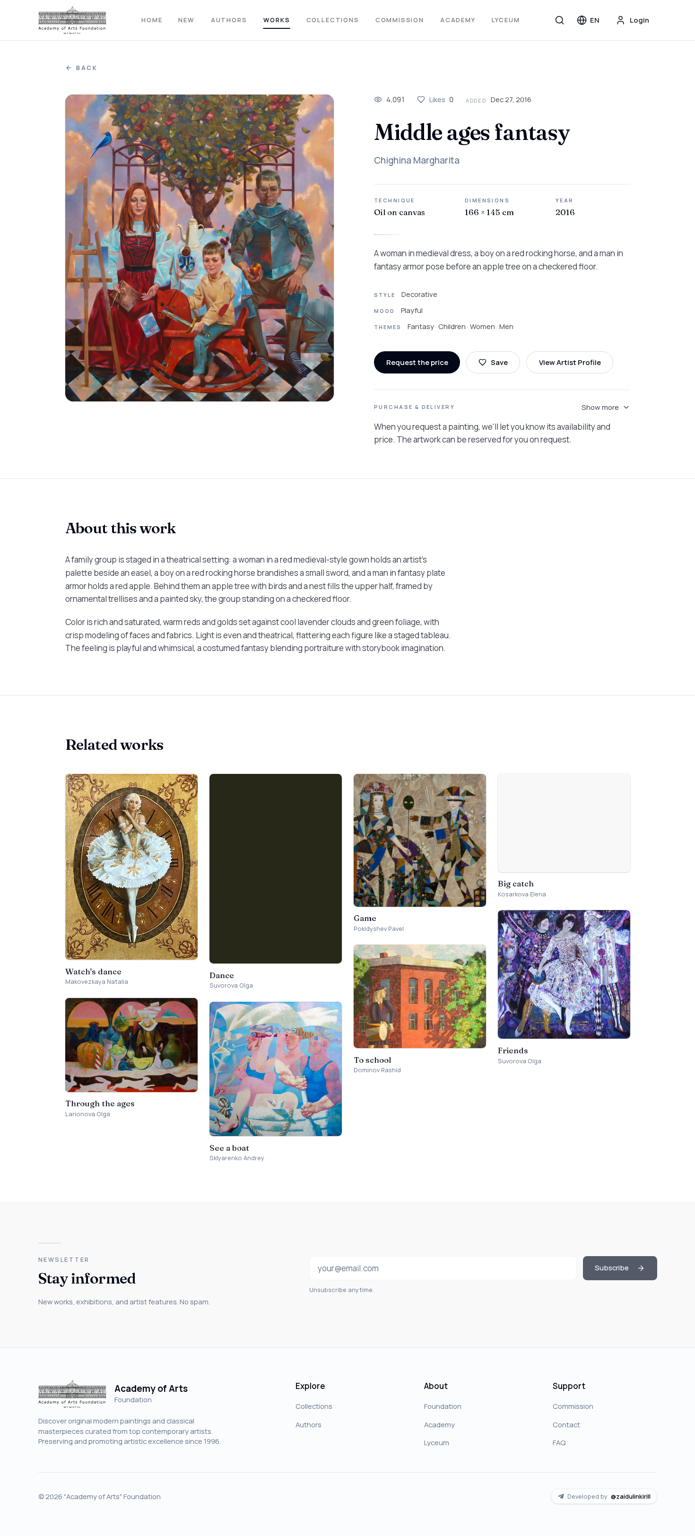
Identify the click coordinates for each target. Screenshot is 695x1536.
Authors (229, 20)
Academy (458, 20)
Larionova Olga (87, 1114)
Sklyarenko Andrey (236, 1158)
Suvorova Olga (231, 985)
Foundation (442, 1406)
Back (87, 68)
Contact (566, 1424)
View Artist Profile (570, 362)
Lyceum (506, 20)
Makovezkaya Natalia (96, 982)
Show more (600, 407)
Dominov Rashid (377, 1070)
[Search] (560, 20)
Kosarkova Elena (522, 894)
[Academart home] (72, 20)
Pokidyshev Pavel (379, 929)
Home (151, 20)
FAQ (559, 1442)
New (186, 20)
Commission (399, 20)
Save (499, 362)
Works (276, 20)
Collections (332, 20)
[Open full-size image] (199, 248)
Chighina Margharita (417, 160)
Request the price (417, 362)
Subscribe (612, 1267)
